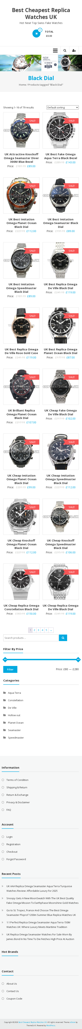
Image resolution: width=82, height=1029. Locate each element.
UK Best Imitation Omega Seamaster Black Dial (60, 223)
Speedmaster (16, 737)
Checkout (11, 851)
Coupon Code (14, 998)
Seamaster (14, 730)
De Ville (12, 707)
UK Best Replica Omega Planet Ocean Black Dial (60, 351)
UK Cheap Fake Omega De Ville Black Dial (60, 412)
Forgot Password (16, 859)
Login (9, 836)
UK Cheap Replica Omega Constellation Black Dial (21, 607)
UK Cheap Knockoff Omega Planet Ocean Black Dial (21, 544)
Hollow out (14, 715)
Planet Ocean (16, 722)
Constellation (15, 700)
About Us (11, 983)
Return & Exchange (17, 795)
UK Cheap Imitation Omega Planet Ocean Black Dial (21, 479)
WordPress (50, 1025)
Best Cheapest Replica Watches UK (41, 13)
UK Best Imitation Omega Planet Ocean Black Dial (21, 223)
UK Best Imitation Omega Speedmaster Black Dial (21, 288)
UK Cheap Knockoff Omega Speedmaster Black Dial (60, 544)
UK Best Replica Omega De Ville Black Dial (60, 286)
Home (22, 84)
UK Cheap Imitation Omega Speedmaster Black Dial (60, 479)
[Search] (63, 638)
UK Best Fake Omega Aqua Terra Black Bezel (60, 156)
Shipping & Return (16, 787)
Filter (10, 669)
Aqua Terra (14, 692)
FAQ (8, 809)
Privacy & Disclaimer (18, 802)
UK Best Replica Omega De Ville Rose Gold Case (21, 351)
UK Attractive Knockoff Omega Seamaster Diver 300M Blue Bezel (21, 158)
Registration (13, 844)
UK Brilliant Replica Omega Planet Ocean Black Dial (21, 414)
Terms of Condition (17, 780)
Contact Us (12, 991)
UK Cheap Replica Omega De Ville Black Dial (60, 607)
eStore (72, 1022)
